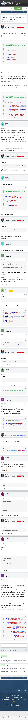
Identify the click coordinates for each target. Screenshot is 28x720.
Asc (13, 627)
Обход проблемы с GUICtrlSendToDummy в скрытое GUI (13, 668)
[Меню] (1, 8)
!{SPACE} (10, 317)
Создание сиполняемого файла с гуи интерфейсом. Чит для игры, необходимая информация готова (13, 661)
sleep (15, 635)
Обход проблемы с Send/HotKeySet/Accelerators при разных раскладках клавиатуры (13, 672)
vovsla (6, 123)
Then (18, 104)
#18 (26, 543)
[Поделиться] (25, 31)
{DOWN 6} (10, 319)
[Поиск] (26, 8)
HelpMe (7, 457)
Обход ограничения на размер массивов (14, 665)
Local (8, 52)
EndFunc (7, 61)
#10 (26, 356)
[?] (5, 162)
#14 (26, 462)
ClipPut (9, 54)
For (10, 114)
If (7, 104)
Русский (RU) (16, 695)
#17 (26, 524)
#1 (26, 31)
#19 (26, 579)
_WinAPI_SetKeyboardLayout (11, 450)
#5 (26, 224)
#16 (26, 498)
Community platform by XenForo (14, 704)
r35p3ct (7, 254)
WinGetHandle (18, 630)
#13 (26, 439)
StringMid (17, 115)
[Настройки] (10, 695)
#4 (26, 182)
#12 (26, 403)
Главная (24, 699)
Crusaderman (8, 574)
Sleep (8, 55)
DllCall (15, 424)
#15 (26, 479)
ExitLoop (16, 637)
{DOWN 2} (10, 321)
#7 (26, 259)
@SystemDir (9, 315)
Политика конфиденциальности (9, 699)
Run (6, 315)
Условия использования (18, 697)
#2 (26, 128)
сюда (5, 488)
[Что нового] (23, 8)
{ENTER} (10, 320)
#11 (26, 374)
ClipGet (18, 52)
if (13, 634)
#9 (26, 334)
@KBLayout (11, 104)
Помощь (19, 699)
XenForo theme (13, 705)
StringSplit (22, 109)
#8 (26, 294)
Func (6, 50)
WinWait (7, 316)
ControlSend (8, 344)
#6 (26, 248)
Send (8, 57)
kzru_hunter (8, 399)
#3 (26, 160)
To (15, 114)
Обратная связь (8, 697)
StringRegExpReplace (20, 344)
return (8, 425)
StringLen (16, 626)
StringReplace (19, 391)
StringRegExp (13, 312)
